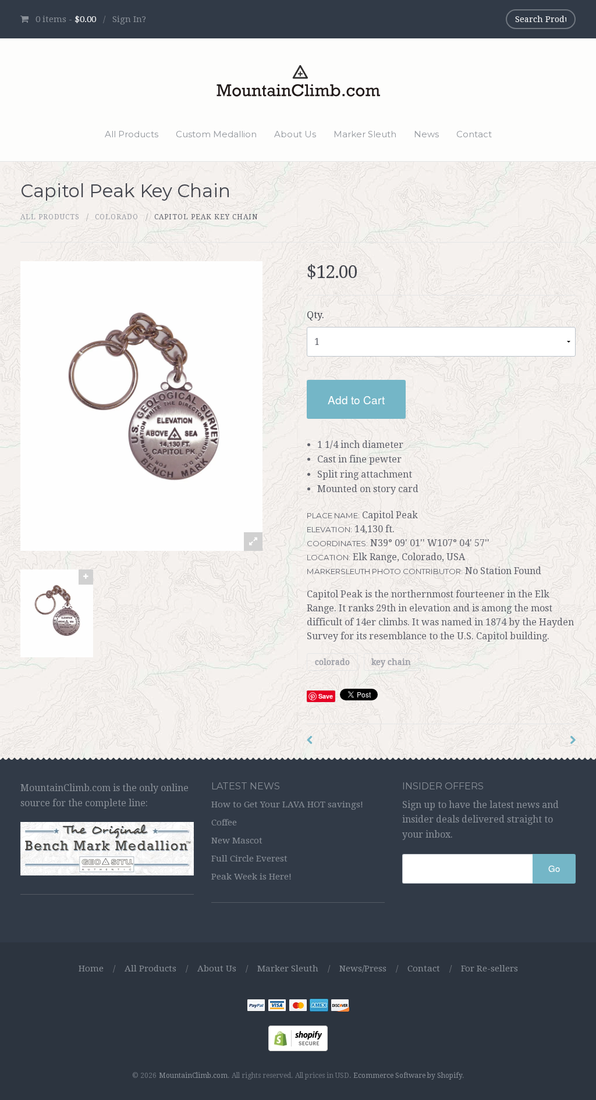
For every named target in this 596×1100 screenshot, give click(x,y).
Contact (474, 134)
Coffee (224, 822)
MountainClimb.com (193, 1075)
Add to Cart (356, 399)
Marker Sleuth (365, 134)
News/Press (362, 968)
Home (91, 968)
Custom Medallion (216, 134)
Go (554, 868)
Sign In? (129, 19)
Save (325, 696)
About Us (295, 134)
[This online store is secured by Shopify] (298, 1037)
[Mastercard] (298, 1006)
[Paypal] (256, 1006)
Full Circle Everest (249, 858)
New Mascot (236, 840)
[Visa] (277, 1006)
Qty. (315, 315)
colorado (332, 662)
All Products (131, 134)
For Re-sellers (489, 968)
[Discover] (340, 1006)
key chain (391, 662)
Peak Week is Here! (251, 876)
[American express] (319, 1006)
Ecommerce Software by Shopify (407, 1075)
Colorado (117, 217)
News (426, 134)
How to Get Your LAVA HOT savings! (287, 804)
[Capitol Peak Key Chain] (56, 613)
